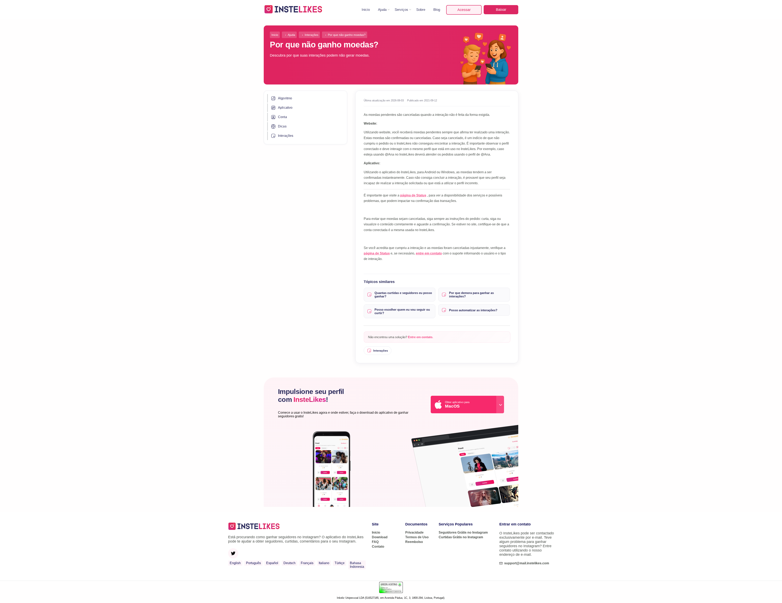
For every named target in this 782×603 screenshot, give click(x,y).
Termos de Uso (417, 537)
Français (307, 563)
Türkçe (340, 563)
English (235, 563)
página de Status (413, 195)
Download (380, 537)
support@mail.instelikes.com (526, 563)
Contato (378, 546)
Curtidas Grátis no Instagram (461, 537)
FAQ (375, 542)
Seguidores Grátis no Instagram (463, 532)
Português (253, 563)
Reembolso (414, 542)
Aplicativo (285, 107)
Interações (285, 135)
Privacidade (414, 532)
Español (272, 563)
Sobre (420, 10)
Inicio (366, 10)
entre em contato (429, 253)
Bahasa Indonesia (357, 564)
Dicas (282, 126)
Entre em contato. (420, 337)
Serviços (401, 10)
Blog (436, 10)
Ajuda (382, 10)
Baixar (501, 10)
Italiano (324, 563)
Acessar (464, 10)
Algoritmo (285, 98)
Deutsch (289, 563)
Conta (282, 117)
